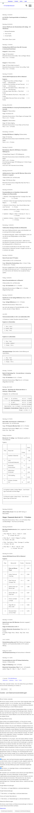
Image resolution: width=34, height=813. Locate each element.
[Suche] (25, 5)
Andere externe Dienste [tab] (5, 770)
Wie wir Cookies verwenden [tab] (6, 699)
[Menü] (29, 5)
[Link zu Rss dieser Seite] (28, 678)
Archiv (21, 1)
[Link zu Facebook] (25, 678)
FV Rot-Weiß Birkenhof (12, 678)
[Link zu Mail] (30, 678)
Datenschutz (3, 808)
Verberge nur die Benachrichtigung (22, 811)
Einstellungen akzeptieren (6, 811)
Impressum (10, 1)
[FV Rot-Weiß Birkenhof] (14, 5)
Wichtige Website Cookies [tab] (6, 719)
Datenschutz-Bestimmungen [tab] (6, 801)
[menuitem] (10, 1)
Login (25, 1)
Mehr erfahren (4, 689)
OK (10, 689)
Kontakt (16, 1)
